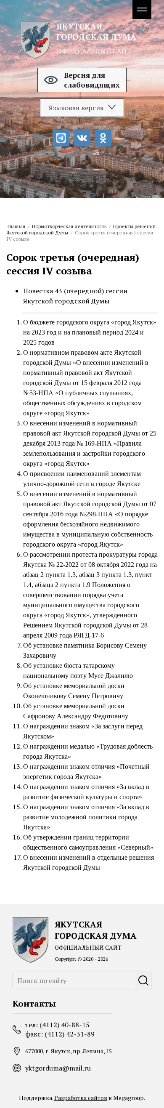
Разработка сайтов (80, 1098)
